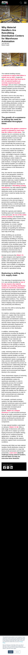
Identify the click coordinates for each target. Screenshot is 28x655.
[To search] (16, 2)
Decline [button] (17, 652)
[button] (25, 3)
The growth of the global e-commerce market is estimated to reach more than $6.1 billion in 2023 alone (14, 130)
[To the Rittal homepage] (5, 3)
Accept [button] (10, 652)
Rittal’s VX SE (13, 427)
